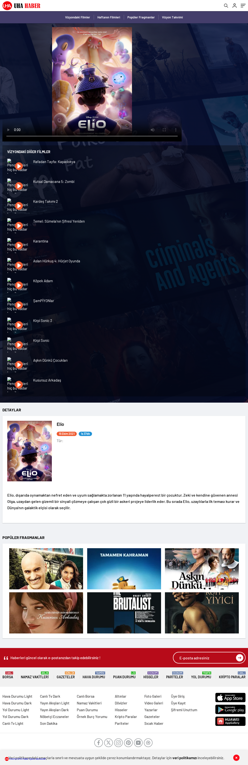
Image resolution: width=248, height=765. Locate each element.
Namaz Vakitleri (35, 675)
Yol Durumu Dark (15, 716)
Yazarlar (151, 710)
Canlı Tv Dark (50, 696)
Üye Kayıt (178, 703)
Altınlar (120, 696)
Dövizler (121, 703)
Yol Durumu (201, 675)
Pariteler (174, 675)
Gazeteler (66, 675)
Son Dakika (48, 723)
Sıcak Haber (153, 723)
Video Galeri (153, 703)
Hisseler (150, 675)
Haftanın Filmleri (108, 17)
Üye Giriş (178, 696)
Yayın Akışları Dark (54, 710)
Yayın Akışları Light (55, 703)
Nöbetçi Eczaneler (54, 716)
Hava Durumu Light (17, 696)
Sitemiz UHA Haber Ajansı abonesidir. (28, 758)
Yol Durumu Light (15, 710)
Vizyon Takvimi (172, 17)
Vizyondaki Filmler (77, 17)
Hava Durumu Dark (17, 703)
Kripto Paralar (232, 675)
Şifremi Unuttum (184, 710)
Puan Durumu (124, 675)
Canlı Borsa (85, 696)
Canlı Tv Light (12, 723)
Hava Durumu (94, 675)
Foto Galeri (152, 696)
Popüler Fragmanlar (141, 17)
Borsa (7, 675)
